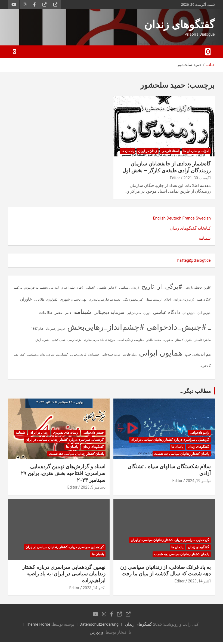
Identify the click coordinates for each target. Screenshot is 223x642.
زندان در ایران (147, 151)
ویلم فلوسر (129, 354)
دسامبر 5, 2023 (93, 487)
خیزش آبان (204, 313)
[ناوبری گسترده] (208, 51)
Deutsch (174, 218)
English (159, 218)
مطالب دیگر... (195, 391)
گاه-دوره (205, 366)
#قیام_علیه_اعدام (72, 287)
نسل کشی (58, 340)
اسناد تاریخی (170, 151)
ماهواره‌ (168, 340)
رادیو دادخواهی (199, 432)
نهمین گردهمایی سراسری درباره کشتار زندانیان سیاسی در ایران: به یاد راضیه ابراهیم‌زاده (64, 574)
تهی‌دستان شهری (73, 299)
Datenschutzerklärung (99, 624)
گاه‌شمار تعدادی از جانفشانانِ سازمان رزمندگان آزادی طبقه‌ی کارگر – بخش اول (166, 167)
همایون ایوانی (160, 352)
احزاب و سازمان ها (196, 151)
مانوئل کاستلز (183, 340)
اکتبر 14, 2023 (199, 581)
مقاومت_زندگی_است (130, 340)
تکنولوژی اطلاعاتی (45, 299)
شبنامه (205, 238)
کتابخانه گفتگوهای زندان (190, 228)
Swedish (203, 218)
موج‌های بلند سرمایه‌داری (99, 340)
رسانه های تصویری (65, 432)
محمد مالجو (154, 340)
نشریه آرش (42, 340)
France (188, 218)
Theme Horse (38, 624)
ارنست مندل (154, 299)
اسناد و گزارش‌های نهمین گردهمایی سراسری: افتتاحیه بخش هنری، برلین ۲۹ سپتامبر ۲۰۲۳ (63, 473)
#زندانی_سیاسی (129, 287)
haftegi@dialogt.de (194, 260)
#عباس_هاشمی (107, 287)
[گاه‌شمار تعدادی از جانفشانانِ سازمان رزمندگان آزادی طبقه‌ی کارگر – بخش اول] (164, 126)
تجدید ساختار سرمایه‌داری (104, 299)
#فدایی (90, 287)
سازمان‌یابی (134, 313)
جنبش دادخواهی (93, 432)
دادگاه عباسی (166, 312)
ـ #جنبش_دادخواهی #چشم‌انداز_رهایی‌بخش (139, 327)
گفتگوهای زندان (179, 24)
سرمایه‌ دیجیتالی (109, 312)
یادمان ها (128, 151)
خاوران (26, 299)
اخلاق (167, 299)
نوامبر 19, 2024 (198, 481)
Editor (175, 178)
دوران (146, 313)
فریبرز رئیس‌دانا (55, 329)
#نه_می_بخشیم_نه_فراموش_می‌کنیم (36, 287)
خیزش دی (188, 313)
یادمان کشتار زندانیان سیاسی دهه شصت (181, 454)
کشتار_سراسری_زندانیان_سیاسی (47, 354)
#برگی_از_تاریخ (162, 286)
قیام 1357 (37, 329)
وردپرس (97, 632)
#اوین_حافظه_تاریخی (198, 287)
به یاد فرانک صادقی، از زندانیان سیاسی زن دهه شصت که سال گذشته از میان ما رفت (165, 570)
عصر (68, 313)
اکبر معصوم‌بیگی (133, 299)
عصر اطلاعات (51, 312)
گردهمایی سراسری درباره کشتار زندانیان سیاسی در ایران (170, 440)
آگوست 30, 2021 (197, 178)
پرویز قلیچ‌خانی (111, 354)
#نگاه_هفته (204, 299)
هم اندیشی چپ (198, 354)
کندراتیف (19, 354)
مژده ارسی (74, 340)
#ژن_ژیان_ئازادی (184, 299)
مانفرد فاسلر (203, 340)
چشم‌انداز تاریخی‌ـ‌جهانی (84, 354)
